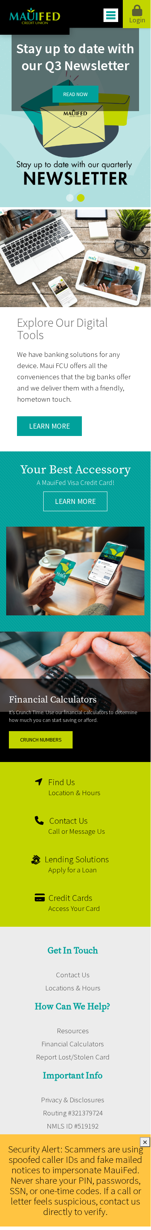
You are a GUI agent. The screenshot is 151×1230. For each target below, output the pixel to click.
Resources (73, 1030)
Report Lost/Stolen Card (73, 1056)
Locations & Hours (72, 987)
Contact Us (73, 974)
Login (137, 19)
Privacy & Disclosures (72, 1099)
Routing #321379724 (73, 1112)
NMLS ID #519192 (72, 1125)
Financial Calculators (72, 1043)
